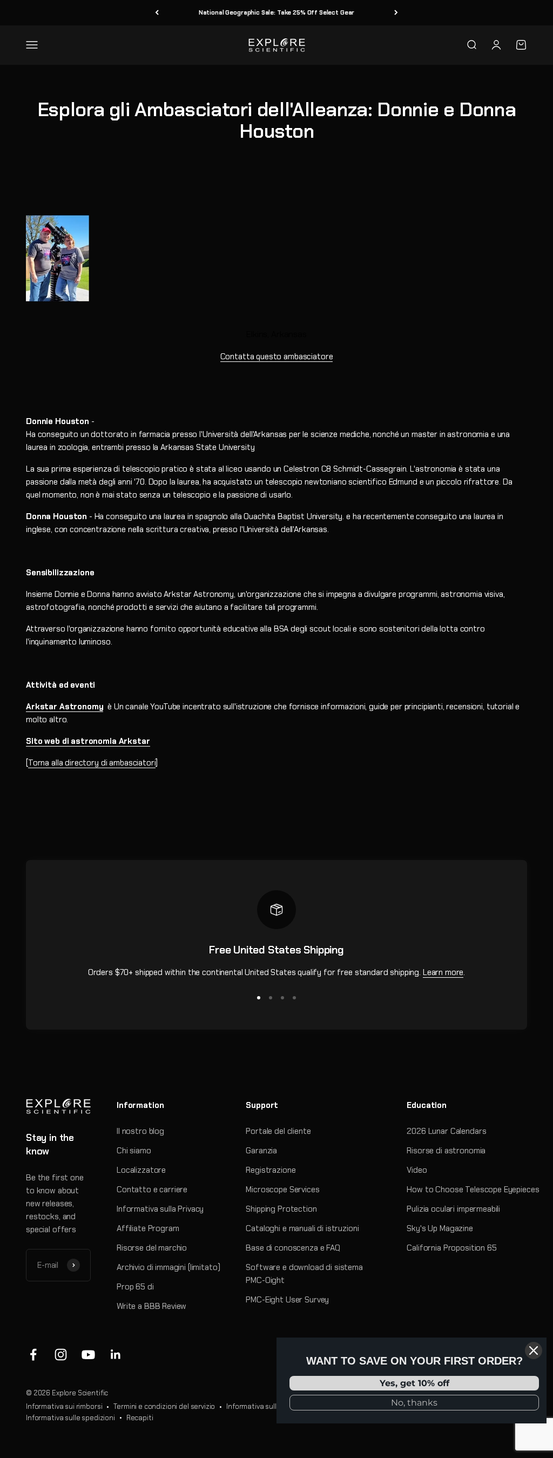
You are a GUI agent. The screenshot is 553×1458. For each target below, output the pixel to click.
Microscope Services (282, 1189)
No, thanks (414, 1402)
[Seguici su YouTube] (88, 1354)
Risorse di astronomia (446, 1150)
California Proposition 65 (451, 1247)
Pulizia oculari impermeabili (453, 1209)
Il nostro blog (140, 1131)
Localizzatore (141, 1170)
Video (417, 1170)
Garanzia (261, 1150)
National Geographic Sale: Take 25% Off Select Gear (277, 12)
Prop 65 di (135, 1286)
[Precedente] (157, 13)
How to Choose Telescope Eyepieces (473, 1189)
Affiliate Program (148, 1228)
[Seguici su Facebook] (33, 1354)
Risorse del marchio (152, 1247)
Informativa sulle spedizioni (70, 1417)
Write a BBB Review (151, 1306)
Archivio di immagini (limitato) (168, 1267)
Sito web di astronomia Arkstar (88, 741)
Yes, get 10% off (414, 1383)
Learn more (443, 972)
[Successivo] (396, 13)
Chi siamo (134, 1150)
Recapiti (139, 1417)
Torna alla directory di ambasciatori (92, 762)
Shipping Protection (281, 1209)
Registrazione (270, 1170)
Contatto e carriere (152, 1189)
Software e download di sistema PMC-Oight (304, 1274)
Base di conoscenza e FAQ (293, 1247)
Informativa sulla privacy (266, 1406)
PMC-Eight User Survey (287, 1299)
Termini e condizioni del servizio (164, 1406)
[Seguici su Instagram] (60, 1354)
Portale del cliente (278, 1131)
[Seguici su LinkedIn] (116, 1354)
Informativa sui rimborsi (64, 1406)
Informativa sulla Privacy (160, 1209)
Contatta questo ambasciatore (276, 356)
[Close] (534, 1350)
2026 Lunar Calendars (446, 1131)
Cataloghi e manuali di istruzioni (302, 1228)
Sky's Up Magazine (440, 1228)
